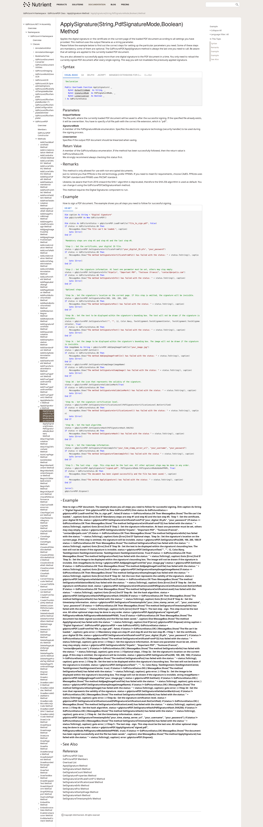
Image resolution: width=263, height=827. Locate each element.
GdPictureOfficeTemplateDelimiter (44, 111)
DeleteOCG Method (45, 630)
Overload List (69, 762)
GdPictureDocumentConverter (44, 60)
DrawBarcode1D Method (47, 683)
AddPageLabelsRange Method (46, 284)
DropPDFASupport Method (46, 792)
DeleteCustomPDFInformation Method (46, 608)
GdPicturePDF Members (75, 759)
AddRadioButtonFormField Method (47, 305)
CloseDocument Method (47, 569)
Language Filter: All (220, 34)
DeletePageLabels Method (47, 641)
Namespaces (34, 32)
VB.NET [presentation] (68, 208)
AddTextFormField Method (47, 361)
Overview (32, 28)
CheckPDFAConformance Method (47, 499)
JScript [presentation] (102, 74)
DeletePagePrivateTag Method (47, 659)
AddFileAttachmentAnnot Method (46, 184)
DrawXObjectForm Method (46, 787)
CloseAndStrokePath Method (47, 564)
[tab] (71, 75)
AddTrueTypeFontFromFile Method (46, 381)
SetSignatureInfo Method (76, 785)
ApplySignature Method (78, 13)
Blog (113, 4)
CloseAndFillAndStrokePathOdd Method (47, 557)
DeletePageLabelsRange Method (47, 648)
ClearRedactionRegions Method (46, 520)
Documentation (96, 4)
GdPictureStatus (78, 99)
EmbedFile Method (45, 803)
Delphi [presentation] (90, 74)
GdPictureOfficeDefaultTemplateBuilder (44, 90)
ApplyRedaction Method (46, 401)
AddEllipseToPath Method (46, 178)
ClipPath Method (44, 526)
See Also (215, 59)
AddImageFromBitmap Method (46, 216)
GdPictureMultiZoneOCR (44, 75)
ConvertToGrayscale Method (47, 580)
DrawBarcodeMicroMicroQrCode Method (46, 703)
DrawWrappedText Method (47, 782)
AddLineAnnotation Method (46, 246)
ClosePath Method (44, 574)
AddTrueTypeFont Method (46, 375)
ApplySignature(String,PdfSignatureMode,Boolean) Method (48, 416)
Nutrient (80, 815)
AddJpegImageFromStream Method (47, 239)
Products (62, 4)
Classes (36, 44)
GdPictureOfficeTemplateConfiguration (44, 106)
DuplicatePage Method (47, 798)
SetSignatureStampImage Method (80, 792)
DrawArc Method (44, 678)
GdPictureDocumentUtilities (44, 66)
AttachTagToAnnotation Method (47, 441)
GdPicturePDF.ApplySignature (125, 48)
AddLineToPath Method (47, 251)
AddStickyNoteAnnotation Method (47, 355)
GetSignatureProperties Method (79, 775)
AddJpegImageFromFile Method (47, 232)
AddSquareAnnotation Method (46, 334)
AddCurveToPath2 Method (47, 167)
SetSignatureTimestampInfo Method (82, 798)
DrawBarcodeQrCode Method (47, 715)
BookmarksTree (42, 56)
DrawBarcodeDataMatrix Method (47, 695)
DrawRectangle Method (46, 752)
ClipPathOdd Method (46, 532)
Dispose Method (44, 673)
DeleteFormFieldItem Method (47, 619)
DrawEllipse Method (45, 726)
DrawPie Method (44, 747)
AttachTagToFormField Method (47, 449)
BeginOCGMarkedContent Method (46, 481)
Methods (42, 138)
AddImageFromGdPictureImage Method (47, 224)
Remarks (215, 47)
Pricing (125, 4)
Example (214, 26)
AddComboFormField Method (47, 156)
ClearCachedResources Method (46, 507)
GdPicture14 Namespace (34, 13)
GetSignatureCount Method (77, 772)
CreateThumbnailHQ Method (47, 601)
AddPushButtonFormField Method (46, 298)
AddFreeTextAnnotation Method (47, 203)
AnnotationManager (44, 52)
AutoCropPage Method (46, 455)
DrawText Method (44, 771)
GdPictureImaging (43, 70)
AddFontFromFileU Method (47, 191)
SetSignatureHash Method (76, 768)
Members (42, 129)
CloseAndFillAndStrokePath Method (47, 549)
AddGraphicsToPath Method (46, 209)
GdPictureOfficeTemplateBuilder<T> (44, 100)
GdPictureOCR (41, 80)
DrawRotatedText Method (46, 758)
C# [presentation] (82, 74)
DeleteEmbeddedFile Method (47, 614)
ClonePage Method (45, 537)
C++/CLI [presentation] (148, 74)
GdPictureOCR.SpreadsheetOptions (44, 84)
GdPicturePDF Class (56, 13)
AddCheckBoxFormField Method (47, 144)
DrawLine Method (44, 736)
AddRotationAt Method (47, 319)
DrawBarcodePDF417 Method (47, 710)
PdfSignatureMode (103, 93)
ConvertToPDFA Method (47, 585)
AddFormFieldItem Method (47, 196)
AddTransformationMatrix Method (46, 368)
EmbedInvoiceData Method (46, 808)
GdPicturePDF (41, 121)
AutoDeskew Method (46, 461)
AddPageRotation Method (47, 291)
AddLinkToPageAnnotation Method (46, 263)
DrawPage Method (45, 742)
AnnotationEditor (43, 48)
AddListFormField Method (46, 278)
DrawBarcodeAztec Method (47, 689)
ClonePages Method (45, 543)
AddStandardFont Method (46, 348)
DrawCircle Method (45, 720)
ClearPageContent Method (47, 513)
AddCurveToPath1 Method (47, 161)
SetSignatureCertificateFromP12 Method (84, 778)
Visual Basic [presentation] (71, 74)
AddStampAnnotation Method (47, 342)
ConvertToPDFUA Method (46, 590)
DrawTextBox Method (46, 776)
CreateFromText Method (47, 596)
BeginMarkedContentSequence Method (47, 473)
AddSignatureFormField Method (47, 326)
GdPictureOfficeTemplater (44, 116)
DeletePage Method (45, 636)
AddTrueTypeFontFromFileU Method (46, 389)
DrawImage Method (45, 731)
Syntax (214, 43)
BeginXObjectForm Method (47, 492)
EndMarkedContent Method (46, 819)
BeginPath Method (45, 487)
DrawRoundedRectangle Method (46, 765)
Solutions (77, 4)
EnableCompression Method (47, 814)
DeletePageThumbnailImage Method (47, 666)
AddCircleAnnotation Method (47, 151)
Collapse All (216, 30)
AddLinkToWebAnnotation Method (47, 271)
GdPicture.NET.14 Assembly (38, 24)
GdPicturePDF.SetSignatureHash (104, 185)
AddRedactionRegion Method (46, 313)
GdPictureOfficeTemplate (44, 95)
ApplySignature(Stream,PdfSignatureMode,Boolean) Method (48, 429)
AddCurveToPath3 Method (47, 172)
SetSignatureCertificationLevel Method (83, 782)
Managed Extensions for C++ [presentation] (125, 74)
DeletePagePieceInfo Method (47, 654)
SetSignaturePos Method (76, 788)
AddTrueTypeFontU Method (46, 396)
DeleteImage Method (46, 625)
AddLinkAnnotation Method (46, 257)
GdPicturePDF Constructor (44, 134)
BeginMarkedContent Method (47, 466)
